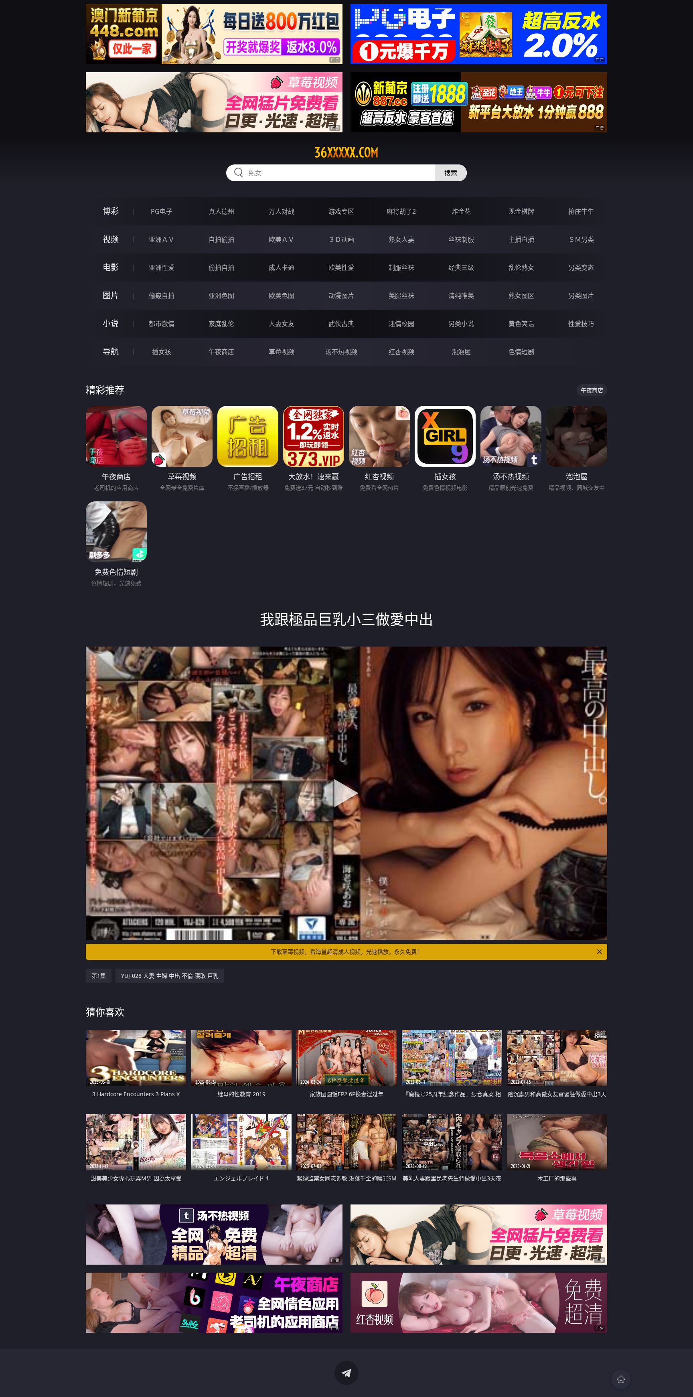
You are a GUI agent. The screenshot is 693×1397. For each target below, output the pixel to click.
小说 (111, 323)
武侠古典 (341, 323)
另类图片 (581, 295)
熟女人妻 (401, 239)
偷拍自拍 (221, 267)
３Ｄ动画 (341, 239)
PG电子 (161, 211)
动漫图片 (341, 295)
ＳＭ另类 (581, 239)
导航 (111, 351)
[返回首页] (620, 1379)
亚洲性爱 (161, 267)
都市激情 (161, 323)
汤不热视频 (341, 351)
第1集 (98, 975)
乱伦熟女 (521, 267)
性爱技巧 (581, 323)
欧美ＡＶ (281, 239)
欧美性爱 (341, 267)
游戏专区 (341, 211)
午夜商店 (221, 351)
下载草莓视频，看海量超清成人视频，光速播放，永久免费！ (346, 951)
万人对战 (281, 211)
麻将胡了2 (401, 211)
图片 (111, 295)
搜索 (450, 172)
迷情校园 (401, 323)
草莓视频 (281, 351)
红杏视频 (401, 351)
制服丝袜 (401, 267)
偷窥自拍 (161, 295)
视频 (111, 239)
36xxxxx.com (346, 152)
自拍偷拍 (221, 239)
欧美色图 (281, 295)
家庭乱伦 (221, 323)
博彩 (111, 211)
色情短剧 (521, 351)
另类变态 (581, 267)
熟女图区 (521, 295)
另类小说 (461, 323)
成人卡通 (281, 267)
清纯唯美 (461, 295)
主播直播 (521, 239)
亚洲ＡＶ (161, 239)
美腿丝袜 (401, 295)
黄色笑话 (521, 323)
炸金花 (461, 211)
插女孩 (161, 351)
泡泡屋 (461, 351)
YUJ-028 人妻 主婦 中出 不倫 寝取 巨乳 (170, 975)
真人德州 (221, 211)
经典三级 (461, 267)
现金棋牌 (521, 211)
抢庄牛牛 (581, 211)
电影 (111, 267)
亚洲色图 (221, 295)
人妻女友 (281, 323)
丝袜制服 (461, 239)
